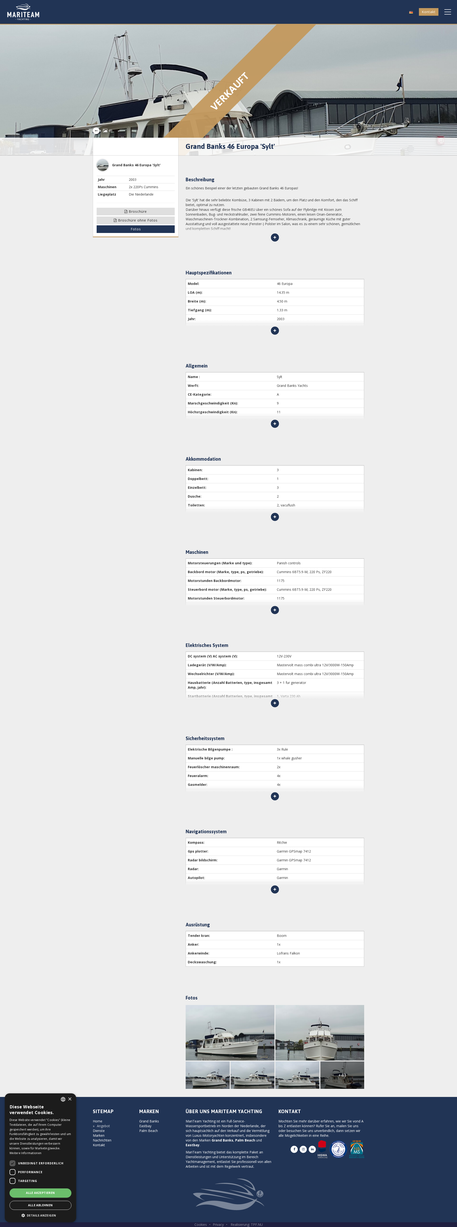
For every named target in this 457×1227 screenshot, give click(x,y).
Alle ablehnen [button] (40, 1205)
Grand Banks (149, 1121)
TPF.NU (257, 1224)
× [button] (69, 1099)
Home (97, 1121)
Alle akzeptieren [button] (40, 1193)
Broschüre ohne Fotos (137, 220)
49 (110, 130)
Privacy (218, 1224)
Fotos (136, 229)
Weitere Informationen (25, 1153)
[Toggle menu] (447, 12)
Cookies (200, 1224)
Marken (98, 1135)
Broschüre (137, 211)
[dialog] (40, 1157)
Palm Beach (148, 1130)
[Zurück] (96, 130)
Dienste (99, 1130)
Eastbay (145, 1126)
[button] (411, 12)
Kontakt (429, 12)
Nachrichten (102, 1140)
